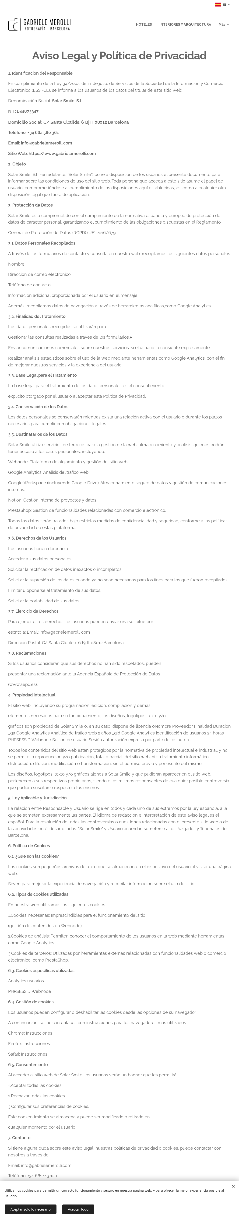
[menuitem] (145, 24)
